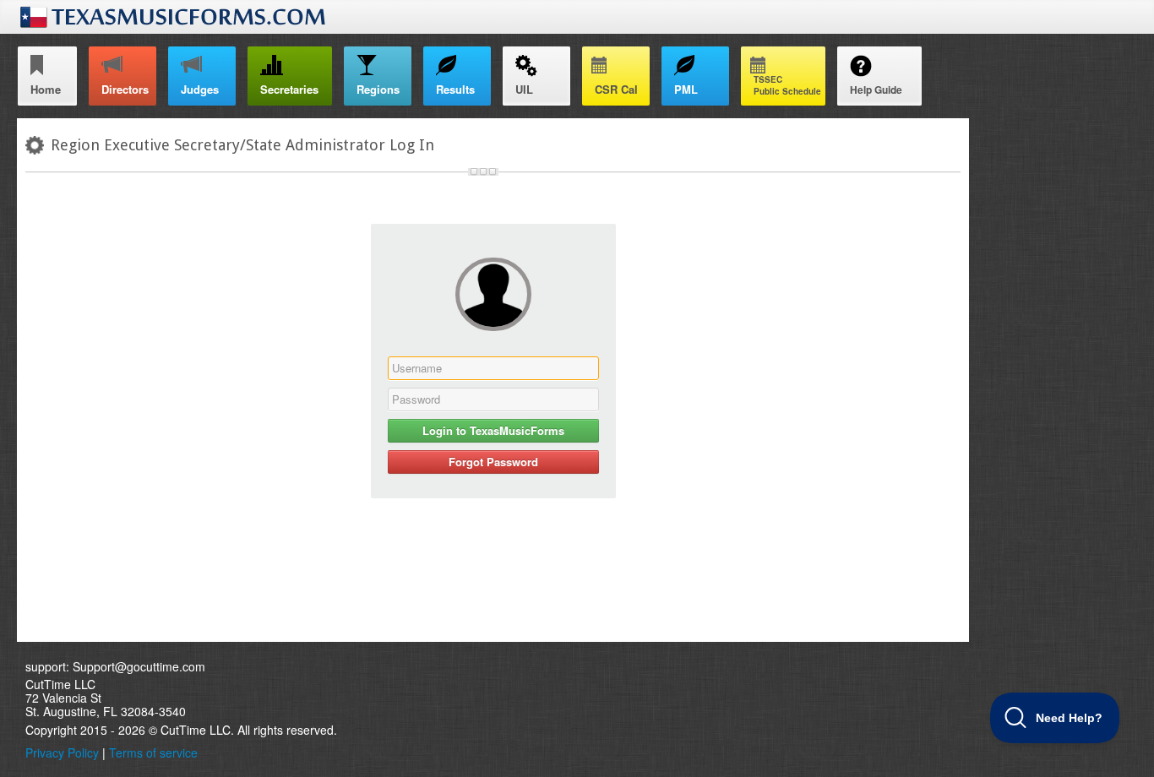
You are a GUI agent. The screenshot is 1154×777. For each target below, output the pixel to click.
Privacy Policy (62, 752)
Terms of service (153, 752)
